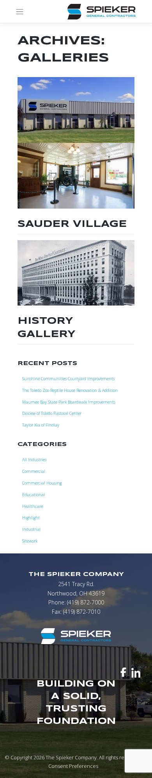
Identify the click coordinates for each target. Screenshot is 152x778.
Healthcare (32, 506)
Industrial (31, 529)
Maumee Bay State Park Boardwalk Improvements (68, 402)
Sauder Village (72, 224)
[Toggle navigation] (20, 12)
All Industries (34, 459)
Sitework (29, 541)
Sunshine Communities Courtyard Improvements (68, 378)
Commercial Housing (42, 483)
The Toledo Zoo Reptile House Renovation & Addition (70, 390)
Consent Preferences (73, 765)
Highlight (31, 517)
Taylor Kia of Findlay (40, 425)
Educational (33, 494)
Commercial (33, 471)
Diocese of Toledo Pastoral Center (51, 413)
